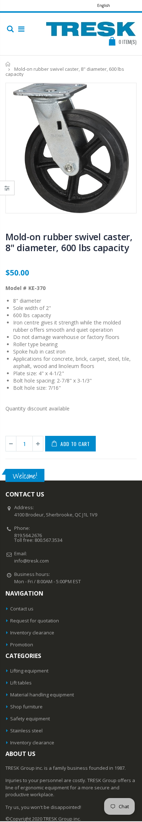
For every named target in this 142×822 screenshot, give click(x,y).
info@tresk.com (31, 560)
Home (8, 64)
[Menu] (21, 29)
